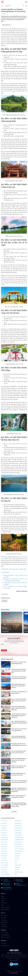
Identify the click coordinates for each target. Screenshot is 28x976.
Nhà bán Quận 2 (4, 825)
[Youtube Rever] (16, 973)
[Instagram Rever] (14, 973)
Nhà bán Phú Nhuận (4, 839)
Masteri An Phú (17, 855)
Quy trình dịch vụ (4, 926)
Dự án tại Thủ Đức (4, 867)
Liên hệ (2, 905)
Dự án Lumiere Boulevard (5, 874)
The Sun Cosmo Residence (19, 848)
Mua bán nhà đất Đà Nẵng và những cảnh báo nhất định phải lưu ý (18, 760)
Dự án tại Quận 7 (4, 858)
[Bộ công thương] (14, 964)
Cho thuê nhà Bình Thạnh (19, 837)
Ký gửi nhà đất (4, 915)
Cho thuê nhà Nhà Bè (18, 844)
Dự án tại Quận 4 (4, 855)
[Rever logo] (2, 2)
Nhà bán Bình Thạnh (4, 837)
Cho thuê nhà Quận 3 (18, 828)
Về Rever (3, 896)
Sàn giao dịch (4, 903)
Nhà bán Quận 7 (4, 832)
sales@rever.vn (6, 885)
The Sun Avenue (17, 867)
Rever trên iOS (4, 943)
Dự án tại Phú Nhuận (4, 865)
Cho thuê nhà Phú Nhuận (19, 839)
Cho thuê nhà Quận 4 (18, 830)
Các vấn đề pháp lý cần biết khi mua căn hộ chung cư (18, 751)
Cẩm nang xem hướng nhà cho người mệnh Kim (19, 692)
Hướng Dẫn (8, 5)
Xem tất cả (23, 609)
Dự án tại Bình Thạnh (4, 862)
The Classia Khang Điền (19, 851)
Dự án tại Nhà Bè (4, 869)
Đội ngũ (2, 900)
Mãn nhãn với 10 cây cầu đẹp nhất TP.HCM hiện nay (18, 662)
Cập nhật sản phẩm (5, 935)
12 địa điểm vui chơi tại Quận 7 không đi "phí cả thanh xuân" (19, 677)
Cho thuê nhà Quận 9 (18, 835)
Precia (16, 874)
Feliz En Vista (17, 869)
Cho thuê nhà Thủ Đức (18, 841)
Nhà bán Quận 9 (4, 835)
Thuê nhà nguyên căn (18, 820)
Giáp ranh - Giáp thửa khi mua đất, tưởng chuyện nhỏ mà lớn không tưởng (19, 790)
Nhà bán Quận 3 (4, 828)
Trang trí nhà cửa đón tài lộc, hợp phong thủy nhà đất (18, 796)
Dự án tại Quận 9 (4, 860)
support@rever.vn (7, 889)
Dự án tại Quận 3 (4, 853)
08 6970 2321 (11, 958)
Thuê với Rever (4, 920)
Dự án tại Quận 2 (4, 851)
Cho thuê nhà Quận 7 (18, 832)
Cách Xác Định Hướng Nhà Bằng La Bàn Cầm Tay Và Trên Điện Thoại (18, 708)
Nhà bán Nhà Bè (4, 846)
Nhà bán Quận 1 (4, 823)
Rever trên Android (5, 945)
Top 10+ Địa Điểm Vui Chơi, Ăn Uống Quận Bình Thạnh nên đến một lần (19, 715)
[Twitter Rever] (10, 973)
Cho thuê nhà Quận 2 (18, 825)
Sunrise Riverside (17, 853)
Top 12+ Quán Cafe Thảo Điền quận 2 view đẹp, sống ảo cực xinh (19, 700)
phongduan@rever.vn (21, 885)
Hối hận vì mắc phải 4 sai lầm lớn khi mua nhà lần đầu (18, 766)
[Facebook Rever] (9, 973)
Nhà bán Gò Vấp (4, 841)
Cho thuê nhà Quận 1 (18, 823)
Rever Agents (3, 924)
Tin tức (2, 5)
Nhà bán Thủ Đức (4, 844)
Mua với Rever (4, 918)
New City (16, 860)
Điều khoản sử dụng (5, 909)
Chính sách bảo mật (5, 907)
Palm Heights (17, 858)
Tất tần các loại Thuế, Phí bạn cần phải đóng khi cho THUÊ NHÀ (18, 671)
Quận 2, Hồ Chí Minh (6, 629)
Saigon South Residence (19, 872)
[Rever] (14, 950)
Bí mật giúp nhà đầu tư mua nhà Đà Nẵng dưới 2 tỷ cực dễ (18, 744)
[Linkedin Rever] (12, 973)
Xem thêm (14, 811)
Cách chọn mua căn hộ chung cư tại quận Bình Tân (18, 729)
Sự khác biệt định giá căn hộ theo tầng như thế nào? (18, 774)
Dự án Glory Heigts (4, 872)
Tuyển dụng (3, 898)
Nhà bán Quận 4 (4, 830)
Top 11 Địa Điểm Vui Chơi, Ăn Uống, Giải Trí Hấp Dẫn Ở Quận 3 (19, 723)
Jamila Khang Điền (18, 865)
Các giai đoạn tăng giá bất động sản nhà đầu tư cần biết (18, 737)
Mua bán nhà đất (4, 820)
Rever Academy (4, 922)
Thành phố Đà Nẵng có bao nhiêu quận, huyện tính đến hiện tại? (18, 686)
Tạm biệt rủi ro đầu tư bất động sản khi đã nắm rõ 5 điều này (19, 781)
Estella (16, 862)
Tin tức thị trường (4, 932)
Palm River (4, 628)
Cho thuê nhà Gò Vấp (18, 846)
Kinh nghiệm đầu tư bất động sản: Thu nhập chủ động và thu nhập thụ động (19, 804)
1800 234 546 (6, 881)
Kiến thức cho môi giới (5, 937)
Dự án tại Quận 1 (4, 848)
